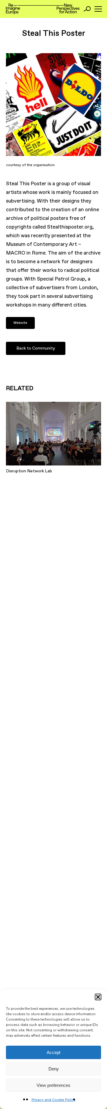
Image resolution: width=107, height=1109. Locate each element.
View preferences (53, 1085)
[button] (98, 997)
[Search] (87, 8)
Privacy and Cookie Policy (53, 1100)
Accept (53, 1052)
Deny (53, 1068)
